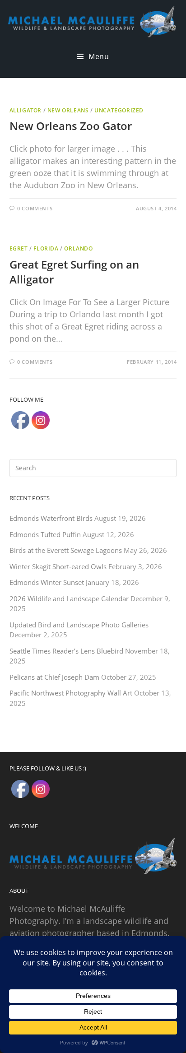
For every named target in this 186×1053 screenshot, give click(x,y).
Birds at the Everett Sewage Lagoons (65, 550)
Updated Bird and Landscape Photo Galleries (79, 624)
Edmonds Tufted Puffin (45, 534)
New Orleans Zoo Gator (70, 125)
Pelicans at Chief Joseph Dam (54, 677)
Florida (45, 248)
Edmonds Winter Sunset (46, 582)
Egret (18, 248)
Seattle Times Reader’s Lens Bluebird (66, 650)
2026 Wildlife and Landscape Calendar (69, 598)
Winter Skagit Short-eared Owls (58, 566)
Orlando (78, 248)
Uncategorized (119, 110)
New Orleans (68, 110)
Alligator (25, 110)
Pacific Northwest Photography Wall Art (70, 692)
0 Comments (34, 208)
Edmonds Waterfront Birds (51, 518)
